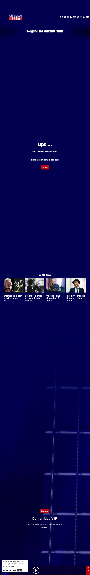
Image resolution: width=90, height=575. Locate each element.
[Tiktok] (74, 17)
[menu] (3, 17)
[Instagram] (68, 17)
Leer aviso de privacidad (9, 570)
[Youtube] (71, 17)
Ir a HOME (45, 167)
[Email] (84, 17)
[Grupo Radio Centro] (78, 17)
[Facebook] (61, 17)
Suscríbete (44, 511)
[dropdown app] (81, 17)
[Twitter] (65, 17)
